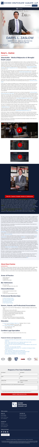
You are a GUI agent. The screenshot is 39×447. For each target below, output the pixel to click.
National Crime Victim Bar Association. (11, 246)
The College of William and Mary (8, 325)
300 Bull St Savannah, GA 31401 (4, 424)
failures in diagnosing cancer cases (12, 67)
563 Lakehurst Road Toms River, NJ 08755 (23, 415)
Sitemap (27, 439)
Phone (21, 376)
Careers (24, 439)
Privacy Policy (31, 439)
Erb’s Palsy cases (31, 109)
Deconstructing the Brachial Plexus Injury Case (23, 110)
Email (1, 47)
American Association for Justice (8, 298)
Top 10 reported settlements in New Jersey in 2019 (24, 98)
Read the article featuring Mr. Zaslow (25, 71)
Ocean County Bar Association (8, 302)
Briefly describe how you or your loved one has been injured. (13, 384)
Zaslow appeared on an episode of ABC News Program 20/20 (15, 350)
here (27, 257)
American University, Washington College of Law (11, 323)
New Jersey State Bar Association (8, 300)
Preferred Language (24, 380)
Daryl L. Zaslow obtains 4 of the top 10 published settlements (15, 343)
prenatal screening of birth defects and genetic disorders (13, 208)
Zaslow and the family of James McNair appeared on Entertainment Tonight (17, 351)
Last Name (22, 372)
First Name (3, 372)
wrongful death (29, 67)
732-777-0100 (34, 5)
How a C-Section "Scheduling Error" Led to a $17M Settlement (15, 352)
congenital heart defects (11, 210)
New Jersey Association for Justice (8, 299)
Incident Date (3, 380)
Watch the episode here (8, 234)
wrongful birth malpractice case (23, 199)
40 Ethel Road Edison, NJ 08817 (3, 415)
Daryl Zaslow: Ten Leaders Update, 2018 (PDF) (13, 346)
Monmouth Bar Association (7, 301)
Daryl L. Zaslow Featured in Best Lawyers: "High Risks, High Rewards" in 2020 (18, 342)
